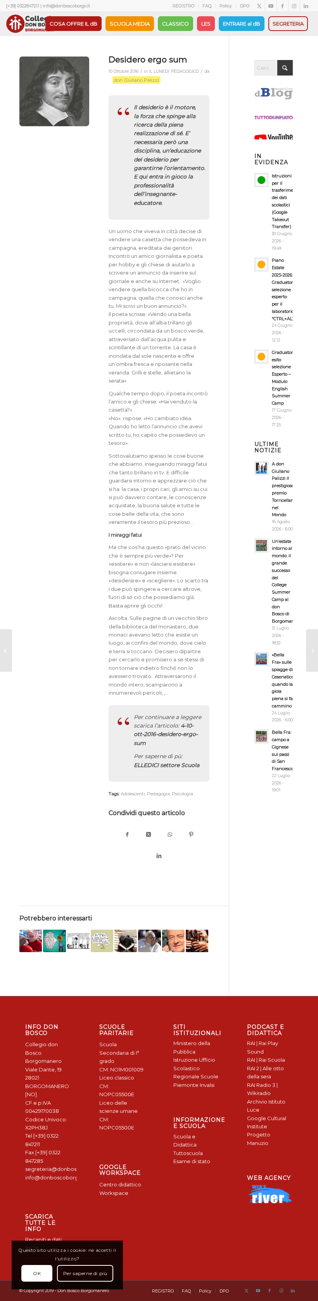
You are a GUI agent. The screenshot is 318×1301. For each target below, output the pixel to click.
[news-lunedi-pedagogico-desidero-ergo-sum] (54, 91)
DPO (244, 6)
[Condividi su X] (148, 835)
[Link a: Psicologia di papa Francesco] (149, 941)
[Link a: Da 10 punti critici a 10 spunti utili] (78, 941)
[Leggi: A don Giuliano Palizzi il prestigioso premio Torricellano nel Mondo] (261, 468)
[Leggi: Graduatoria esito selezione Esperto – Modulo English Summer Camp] (261, 357)
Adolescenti (133, 793)
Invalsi (207, 1085)
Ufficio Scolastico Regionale (194, 1068)
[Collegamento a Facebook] (282, 6)
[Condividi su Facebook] (127, 835)
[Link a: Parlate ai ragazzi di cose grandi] (54, 941)
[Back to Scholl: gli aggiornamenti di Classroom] (6, 650)
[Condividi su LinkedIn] (159, 856)
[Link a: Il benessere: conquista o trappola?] (30, 941)
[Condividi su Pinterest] (191, 835)
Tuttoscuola (188, 1153)
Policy (225, 6)
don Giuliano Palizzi (136, 80)
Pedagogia (158, 793)
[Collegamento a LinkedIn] (306, 6)
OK (37, 1273)
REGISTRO (183, 6)
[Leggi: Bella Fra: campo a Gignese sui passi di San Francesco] (261, 736)
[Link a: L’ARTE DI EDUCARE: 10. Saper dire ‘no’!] (102, 941)
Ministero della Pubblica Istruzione (191, 1051)
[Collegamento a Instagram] (294, 6)
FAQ (206, 6)
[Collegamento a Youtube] (271, 6)
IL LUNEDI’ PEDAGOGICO (174, 71)
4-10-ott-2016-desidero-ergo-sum (166, 734)
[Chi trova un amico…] (312, 650)
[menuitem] (184, 6)
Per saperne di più (85, 1273)
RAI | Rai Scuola (266, 1060)
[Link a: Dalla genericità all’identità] (173, 941)
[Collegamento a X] (259, 6)
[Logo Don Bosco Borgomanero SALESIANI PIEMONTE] (30, 23)
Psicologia (182, 793)
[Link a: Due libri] (125, 941)
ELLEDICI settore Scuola (166, 765)
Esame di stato (191, 1161)
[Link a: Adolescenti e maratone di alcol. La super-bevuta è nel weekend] (197, 941)
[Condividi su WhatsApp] (169, 835)
